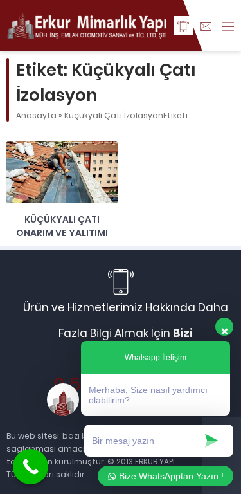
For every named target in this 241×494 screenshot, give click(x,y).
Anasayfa (36, 115)
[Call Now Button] (30, 466)
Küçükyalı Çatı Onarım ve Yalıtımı (62, 226)
